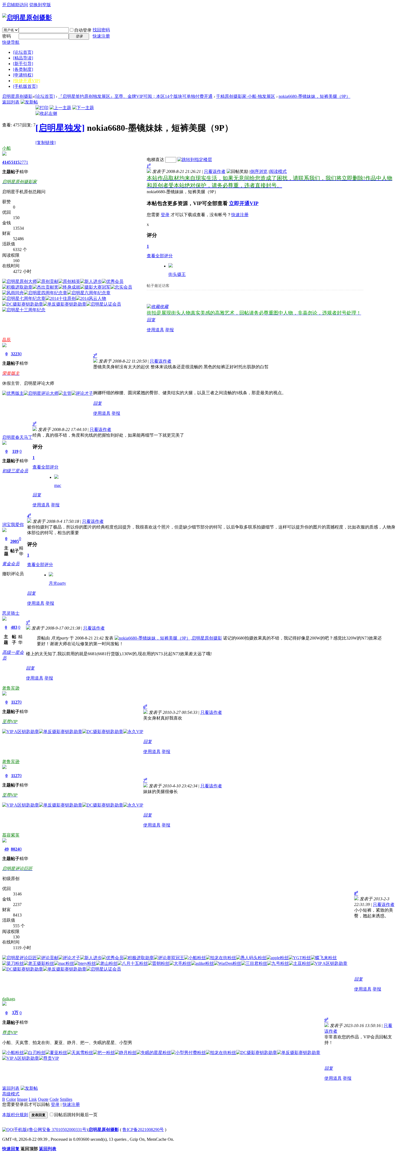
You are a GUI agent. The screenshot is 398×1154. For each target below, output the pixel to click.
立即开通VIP (244, 203)
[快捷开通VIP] (26, 80)
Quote (43, 1099)
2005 (14, 541)
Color (11, 1099)
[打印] (41, 107)
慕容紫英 (10, 835)
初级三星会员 (15, 471)
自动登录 (83, 30)
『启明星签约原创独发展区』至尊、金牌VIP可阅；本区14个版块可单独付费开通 (135, 96)
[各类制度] (23, 69)
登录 (165, 214)
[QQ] (7, 1129)
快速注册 (101, 36)
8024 (15, 849)
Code (54, 1099)
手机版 (20, 1129)
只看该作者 (215, 171)
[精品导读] (23, 58)
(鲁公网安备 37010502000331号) (58, 1129)
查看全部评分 (160, 255)
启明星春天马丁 (17, 437)
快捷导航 (10, 42)
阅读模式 (278, 171)
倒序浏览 (258, 171)
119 (15, 451)
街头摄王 (177, 274)
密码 (6, 36)
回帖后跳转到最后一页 (75, 1114)
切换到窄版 (40, 4)
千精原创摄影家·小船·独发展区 (245, 96)
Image (22, 1099)
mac (57, 485)
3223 (15, 354)
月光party (57, 583)
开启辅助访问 (15, 4)
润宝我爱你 (13, 524)
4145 (6, 162)
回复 (151, 319)
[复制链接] (45, 142)
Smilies (66, 1099)
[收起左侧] (46, 113)
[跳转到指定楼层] (194, 159)
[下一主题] (83, 107)
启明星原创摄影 (17, 96)
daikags (8, 998)
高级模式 (10, 1094)
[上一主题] (60, 107)
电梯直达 (155, 159)
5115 (15, 162)
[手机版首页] (25, 86)
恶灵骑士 (10, 613)
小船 (6, 148)
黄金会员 (10, 563)
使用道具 (155, 329)
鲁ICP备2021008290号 (143, 1129)
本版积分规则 (15, 1114)
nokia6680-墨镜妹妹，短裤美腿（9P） (314, 96)
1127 (15, 702)
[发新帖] (29, 102)
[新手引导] (23, 63)
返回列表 (10, 102)
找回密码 (101, 30)
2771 (23, 162)
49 (6, 849)
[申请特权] (23, 75)
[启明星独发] (60, 128)
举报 (169, 329)
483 (14, 627)
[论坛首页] (23, 52)
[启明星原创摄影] (27, 17)
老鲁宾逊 (10, 688)
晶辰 (6, 339)
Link (33, 1099)
